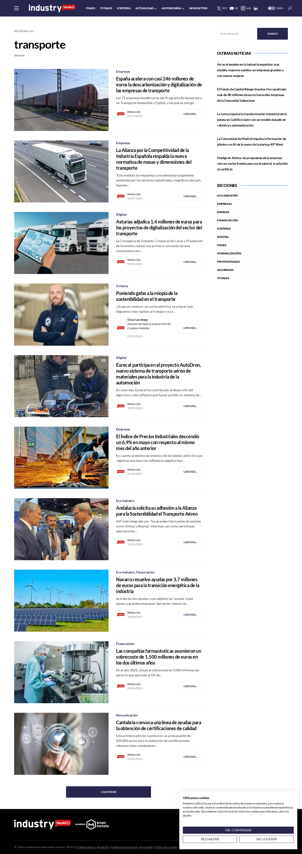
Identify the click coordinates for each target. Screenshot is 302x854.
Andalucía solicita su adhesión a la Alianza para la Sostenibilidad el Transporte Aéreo (156, 511)
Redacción (134, 112)
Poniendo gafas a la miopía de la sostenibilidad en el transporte (146, 296)
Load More (108, 791)
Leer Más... (190, 113)
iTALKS (221, 245)
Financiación (145, 572)
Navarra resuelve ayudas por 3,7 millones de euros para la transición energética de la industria (157, 585)
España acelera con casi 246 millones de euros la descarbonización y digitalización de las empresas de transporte (159, 84)
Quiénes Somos (85, 847)
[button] (16, 8)
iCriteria (122, 286)
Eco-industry (125, 501)
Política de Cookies (165, 847)
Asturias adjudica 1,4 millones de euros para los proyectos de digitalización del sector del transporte (159, 227)
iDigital (121, 214)
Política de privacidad (124, 847)
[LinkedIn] (255, 8)
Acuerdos (103, 847)
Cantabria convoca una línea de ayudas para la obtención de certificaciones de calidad (158, 725)
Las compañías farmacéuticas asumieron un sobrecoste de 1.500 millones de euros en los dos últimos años (158, 656)
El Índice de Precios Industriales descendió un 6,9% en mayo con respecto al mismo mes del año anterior (157, 442)
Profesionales (228, 261)
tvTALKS (223, 278)
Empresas (123, 71)
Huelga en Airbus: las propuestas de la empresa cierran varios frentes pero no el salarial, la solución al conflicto (252, 163)
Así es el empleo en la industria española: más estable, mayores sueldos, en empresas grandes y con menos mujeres (250, 70)
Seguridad (225, 270)
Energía (223, 212)
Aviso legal (146, 847)
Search (272, 33)
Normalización (127, 715)
